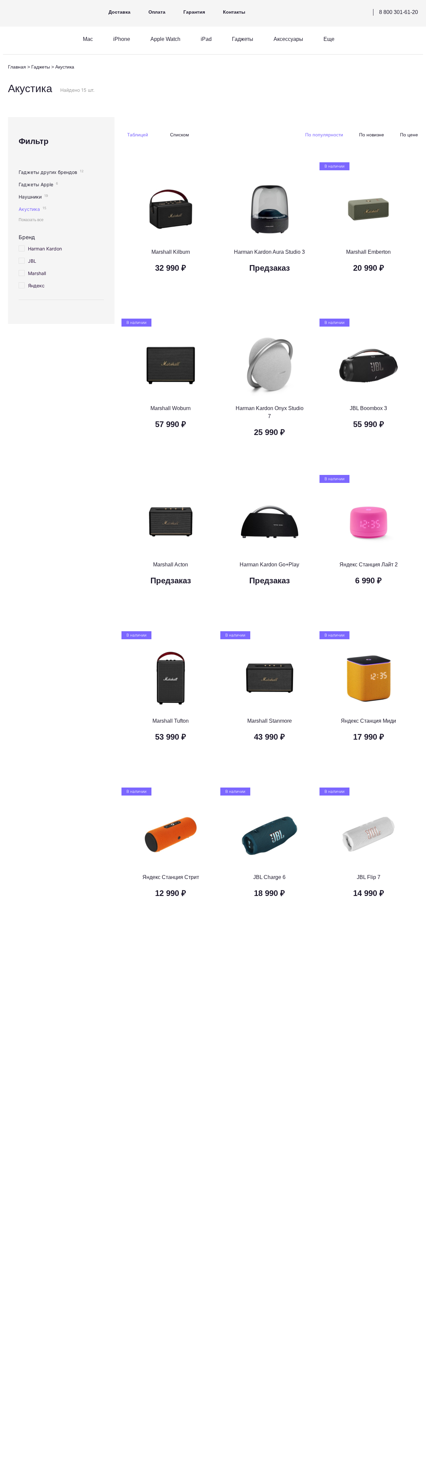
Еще (328, 39)
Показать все (31, 220)
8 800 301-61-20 (398, 12)
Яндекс (36, 285)
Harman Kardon (45, 248)
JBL (32, 261)
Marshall (37, 273)
